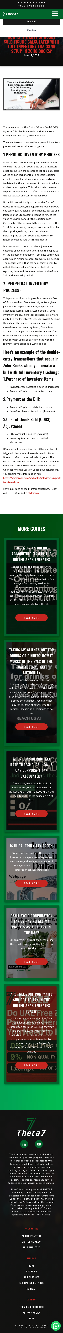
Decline (31, 30)
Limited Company (32, 1241)
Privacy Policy (31, 1312)
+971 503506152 (31, 5)
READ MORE (31, 617)
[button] (56, 1326)
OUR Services (31, 1277)
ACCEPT (31, 21)
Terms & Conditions (31, 1307)
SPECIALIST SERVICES (31, 1283)
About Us (31, 1271)
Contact (31, 1288)
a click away (32, 493)
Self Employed (31, 1247)
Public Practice (31, 1236)
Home (31, 1265)
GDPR (32, 1318)
